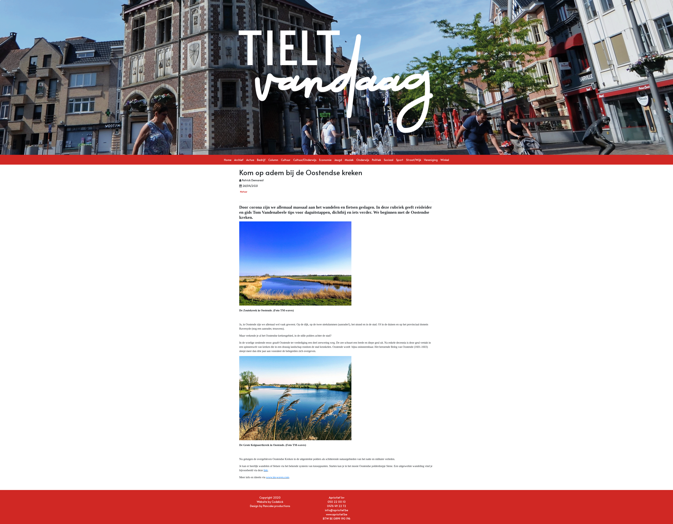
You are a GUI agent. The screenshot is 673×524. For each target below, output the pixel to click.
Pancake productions (276, 506)
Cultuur (285, 160)
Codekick (277, 501)
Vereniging (431, 160)
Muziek (349, 160)
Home (227, 160)
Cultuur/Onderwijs (304, 160)
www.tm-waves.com (277, 477)
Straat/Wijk (413, 160)
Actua (250, 160)
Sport (399, 160)
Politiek (376, 160)
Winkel (444, 160)
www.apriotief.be (336, 514)
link (266, 470)
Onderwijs (362, 160)
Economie (325, 160)
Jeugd (338, 160)
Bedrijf (261, 160)
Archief (238, 160)
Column (273, 160)
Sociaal (388, 160)
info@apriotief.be (336, 510)
